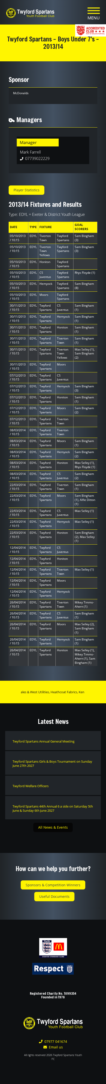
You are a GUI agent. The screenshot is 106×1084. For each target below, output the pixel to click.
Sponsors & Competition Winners (53, 885)
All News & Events (53, 827)
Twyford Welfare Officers (31, 786)
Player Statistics (26, 190)
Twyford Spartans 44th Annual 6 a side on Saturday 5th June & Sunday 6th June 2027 (53, 808)
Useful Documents (54, 896)
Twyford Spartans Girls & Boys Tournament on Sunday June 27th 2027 (52, 763)
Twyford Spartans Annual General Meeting (43, 741)
